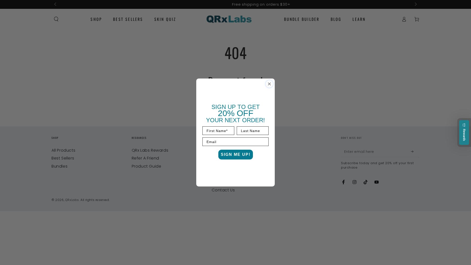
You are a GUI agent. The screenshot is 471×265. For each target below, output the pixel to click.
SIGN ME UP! (235, 154)
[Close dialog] (269, 84)
